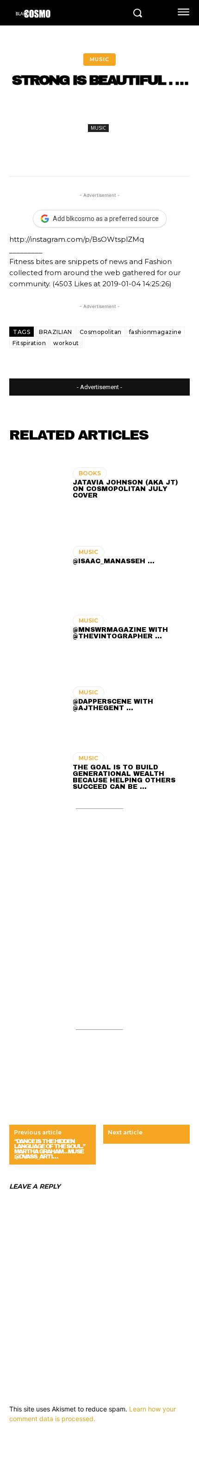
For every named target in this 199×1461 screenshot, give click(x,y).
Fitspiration (29, 343)
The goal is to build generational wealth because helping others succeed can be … (124, 777)
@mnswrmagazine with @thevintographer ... (120, 633)
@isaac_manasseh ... (114, 561)
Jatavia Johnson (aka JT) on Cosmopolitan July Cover (125, 489)
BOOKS (90, 473)
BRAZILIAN (55, 331)
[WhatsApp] (114, 111)
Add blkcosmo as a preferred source (106, 218)
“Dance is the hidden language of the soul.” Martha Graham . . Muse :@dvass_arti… (49, 1149)
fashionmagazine (155, 331)
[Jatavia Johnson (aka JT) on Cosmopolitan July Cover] (36, 484)
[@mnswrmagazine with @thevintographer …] (36, 628)
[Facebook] (50, 111)
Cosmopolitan (101, 331)
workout (66, 343)
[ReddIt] (135, 111)
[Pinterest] (92, 111)
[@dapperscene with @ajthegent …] (36, 700)
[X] (71, 111)
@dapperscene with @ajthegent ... (113, 705)
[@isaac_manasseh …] (36, 556)
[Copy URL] (156, 111)
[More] (178, 111)
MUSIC (99, 59)
